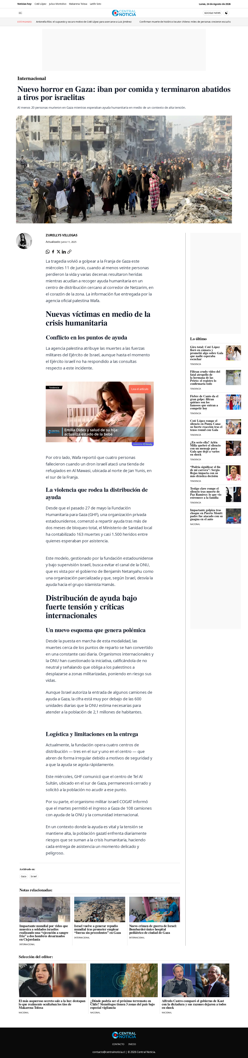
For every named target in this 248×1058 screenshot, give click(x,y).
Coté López (40, 3)
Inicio (132, 1044)
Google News (212, 12)
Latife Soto (95, 3)
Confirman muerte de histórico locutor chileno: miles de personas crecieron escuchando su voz (145, 21)
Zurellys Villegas (61, 235)
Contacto (118, 1044)
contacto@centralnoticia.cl (108, 1052)
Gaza (23, 876)
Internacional (31, 78)
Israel (34, 876)
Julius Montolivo (57, 3)
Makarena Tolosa (78, 3)
